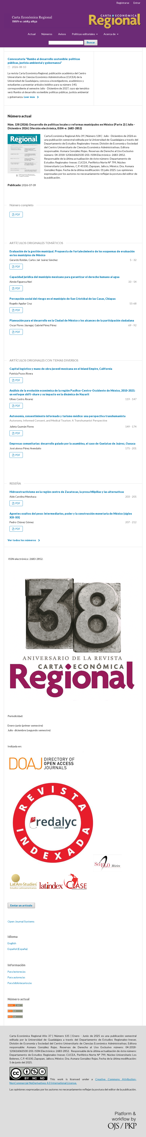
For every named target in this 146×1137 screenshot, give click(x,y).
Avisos (62, 34)
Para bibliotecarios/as (20, 983)
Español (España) (18, 948)
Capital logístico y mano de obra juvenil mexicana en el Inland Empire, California (61, 368)
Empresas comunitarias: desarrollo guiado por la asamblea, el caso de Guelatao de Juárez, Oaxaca (72, 443)
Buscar (91, 42)
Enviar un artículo (21, 905)
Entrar (136, 2)
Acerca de (110, 34)
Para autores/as (16, 977)
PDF (17, 214)
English (12, 943)
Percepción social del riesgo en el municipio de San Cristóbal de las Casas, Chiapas (63, 298)
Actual (32, 34)
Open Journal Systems (21, 921)
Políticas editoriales (84, 34)
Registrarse (123, 2)
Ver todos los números (22, 540)
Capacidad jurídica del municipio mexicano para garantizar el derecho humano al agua (64, 277)
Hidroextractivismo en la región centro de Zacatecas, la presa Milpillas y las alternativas (67, 491)
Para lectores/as (16, 971)
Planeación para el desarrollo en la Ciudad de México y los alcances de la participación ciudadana (72, 320)
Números (46, 34)
